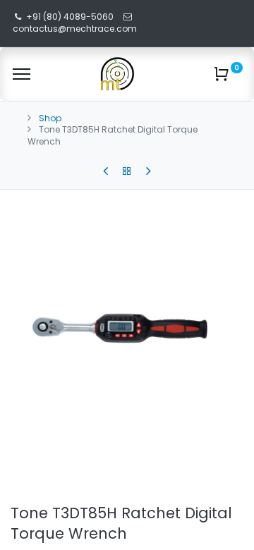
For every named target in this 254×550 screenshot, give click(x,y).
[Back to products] (127, 171)
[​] (105, 171)
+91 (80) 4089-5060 (70, 17)
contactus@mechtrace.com (76, 29)
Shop (50, 118)
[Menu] (21, 74)
